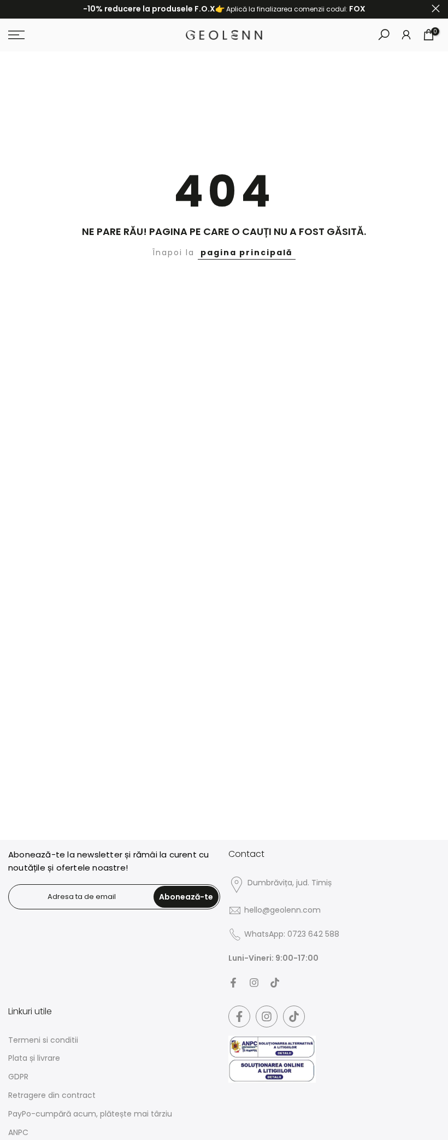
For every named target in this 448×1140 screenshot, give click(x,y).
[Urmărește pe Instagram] (254, 982)
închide (12, 8)
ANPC (18, 1132)
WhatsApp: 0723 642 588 (291, 934)
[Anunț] (224, 9)
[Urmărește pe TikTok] (275, 982)
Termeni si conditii (43, 1040)
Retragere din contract (52, 1095)
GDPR (18, 1077)
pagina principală (247, 252)
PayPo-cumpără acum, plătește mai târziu (90, 1114)
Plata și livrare (34, 1058)
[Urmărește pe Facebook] (233, 982)
